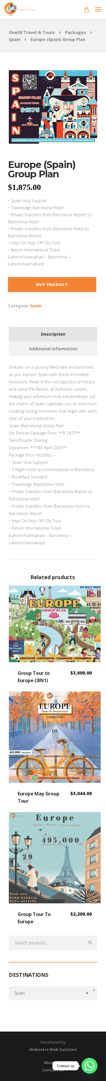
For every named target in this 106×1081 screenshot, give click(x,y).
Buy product (52, 284)
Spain (36, 305)
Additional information (53, 348)
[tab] (53, 334)
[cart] (86, 10)
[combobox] (53, 993)
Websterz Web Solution (53, 1049)
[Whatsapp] (89, 1066)
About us (53, 1062)
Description (53, 334)
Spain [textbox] (51, 993)
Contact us (53, 1070)
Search (89, 943)
